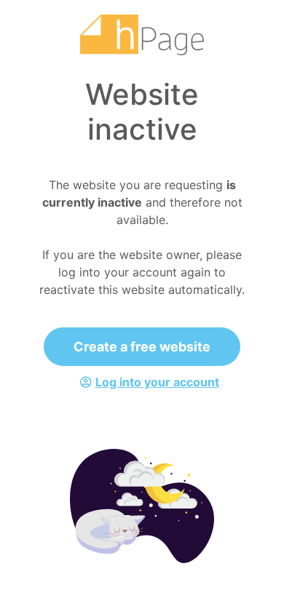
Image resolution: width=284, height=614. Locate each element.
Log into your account (157, 382)
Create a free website (142, 346)
